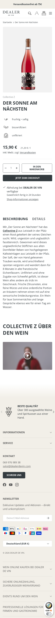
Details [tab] (38, 219)
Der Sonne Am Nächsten (26, 22)
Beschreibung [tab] (15, 219)
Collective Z (9, 97)
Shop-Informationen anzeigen (22, 199)
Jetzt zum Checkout (28, 178)
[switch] (48, 613)
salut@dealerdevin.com (17, 466)
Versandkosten (28, 152)
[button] (43, 13)
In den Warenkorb (36, 168)
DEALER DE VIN (17, 553)
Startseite (7, 22)
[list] (27, 59)
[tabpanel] (27, 267)
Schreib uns (14, 475)
